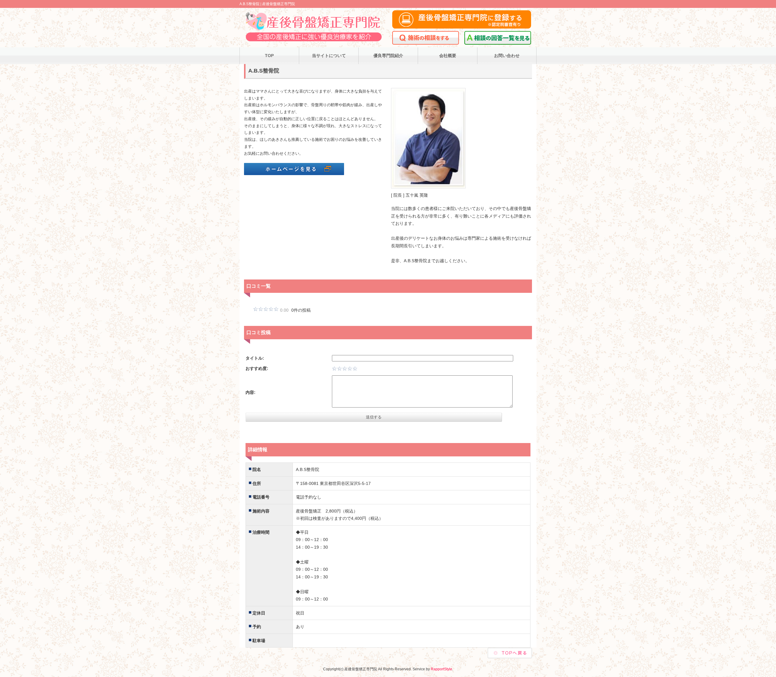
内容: (251, 392)
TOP (269, 55)
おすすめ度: (257, 368)
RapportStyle (441, 669)
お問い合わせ (507, 55)
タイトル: (255, 358)
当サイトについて (329, 55)
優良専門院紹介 (388, 55)
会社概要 (447, 55)
